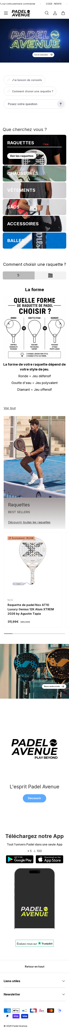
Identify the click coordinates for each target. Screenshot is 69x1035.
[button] (63, 13)
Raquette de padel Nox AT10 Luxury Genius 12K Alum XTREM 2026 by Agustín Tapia (31, 609)
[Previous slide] (9, 323)
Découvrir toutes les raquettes (29, 522)
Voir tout (10, 408)
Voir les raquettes (21, 155)
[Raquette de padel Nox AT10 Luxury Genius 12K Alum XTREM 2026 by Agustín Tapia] (33, 561)
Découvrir (34, 798)
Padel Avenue (19, 1026)
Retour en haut (34, 966)
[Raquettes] (34, 457)
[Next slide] (60, 323)
